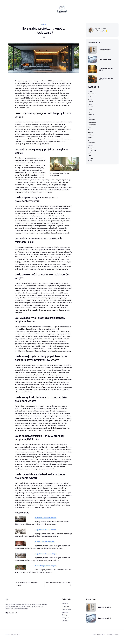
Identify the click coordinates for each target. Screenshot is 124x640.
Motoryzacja (91, 119)
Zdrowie (90, 160)
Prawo (89, 130)
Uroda (89, 153)
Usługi (89, 155)
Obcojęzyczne (92, 124)
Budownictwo (91, 94)
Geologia (90, 106)
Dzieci (89, 96)
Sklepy (90, 137)
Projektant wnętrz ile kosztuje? (45, 554)
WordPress (116, 634)
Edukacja (90, 101)
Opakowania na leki (105, 49)
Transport (90, 145)
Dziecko (90, 99)
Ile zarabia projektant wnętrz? (45, 518)
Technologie (91, 142)
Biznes (90, 91)
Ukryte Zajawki (92, 150)
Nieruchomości (92, 122)
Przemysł (90, 132)
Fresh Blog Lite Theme (99, 634)
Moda (89, 117)
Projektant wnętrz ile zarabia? (45, 530)
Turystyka (90, 148)
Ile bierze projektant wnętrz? (45, 542)
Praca (89, 127)
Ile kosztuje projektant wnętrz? (45, 566)
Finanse (90, 104)
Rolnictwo (90, 135)
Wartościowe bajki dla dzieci (106, 69)
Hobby (90, 109)
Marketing (91, 114)
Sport (89, 140)
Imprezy (90, 112)
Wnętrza (43, 24)
